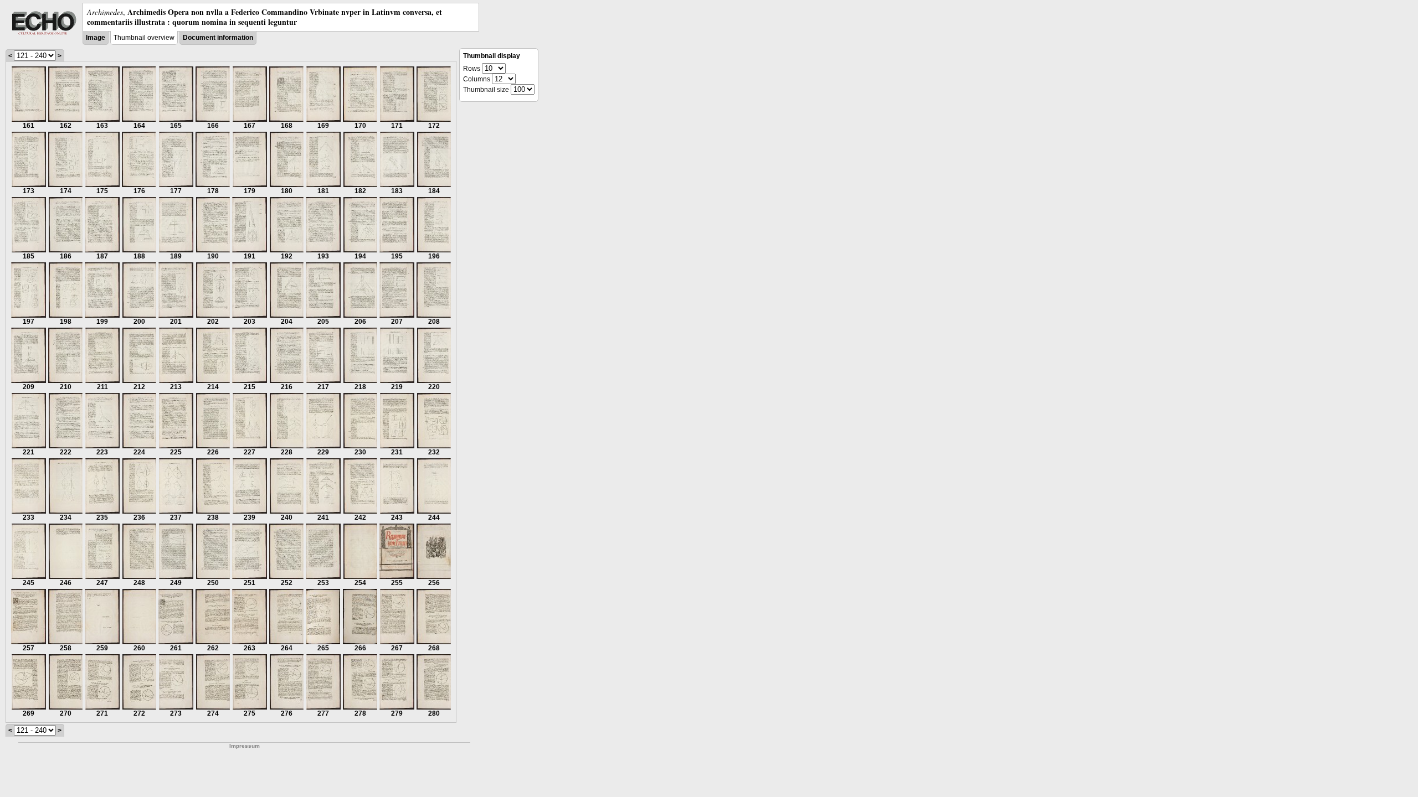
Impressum (244, 746)
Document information (218, 38)
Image (95, 38)
